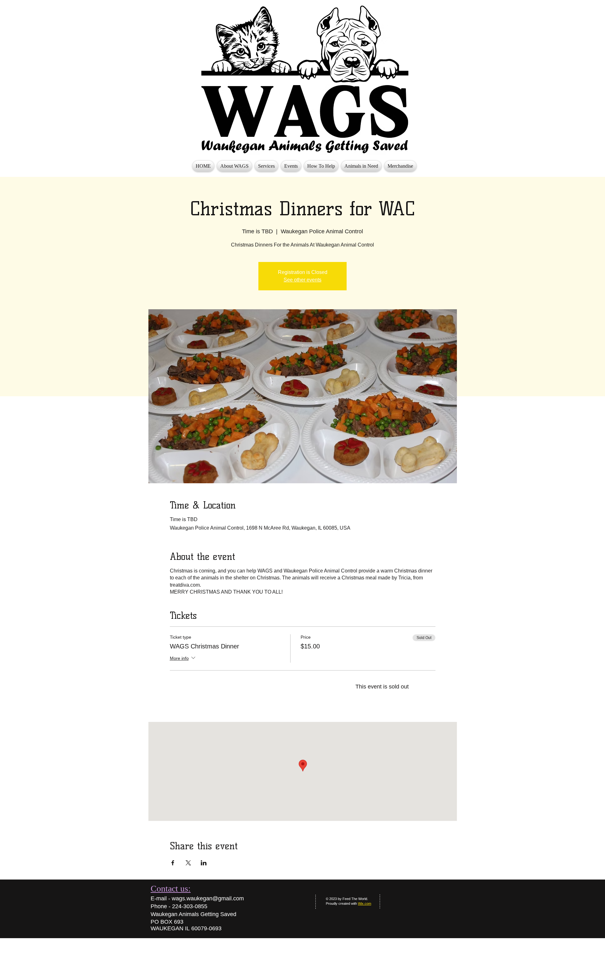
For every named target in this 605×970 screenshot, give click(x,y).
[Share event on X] (188, 862)
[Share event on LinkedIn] (204, 862)
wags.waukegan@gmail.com (208, 898)
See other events (302, 279)
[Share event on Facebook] (173, 862)
